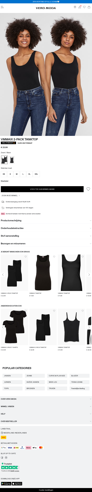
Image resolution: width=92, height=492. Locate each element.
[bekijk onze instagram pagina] (6, 458)
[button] (4, 174)
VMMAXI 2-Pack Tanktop (19, 139)
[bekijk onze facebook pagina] (2, 458)
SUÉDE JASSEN (33, 382)
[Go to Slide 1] (34, 132)
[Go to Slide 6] (54, 132)
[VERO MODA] (46, 8)
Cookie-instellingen (46, 490)
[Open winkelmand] (89, 7)
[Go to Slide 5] (50, 132)
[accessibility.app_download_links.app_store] (17, 485)
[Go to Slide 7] (58, 132)
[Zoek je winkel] (75, 8)
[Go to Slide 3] (42, 132)
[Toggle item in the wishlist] (88, 189)
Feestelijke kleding (78, 388)
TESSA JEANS (76, 382)
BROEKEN (31, 388)
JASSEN (7, 376)
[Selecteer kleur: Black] (4, 160)
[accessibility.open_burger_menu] (2, 7)
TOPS (6, 388)
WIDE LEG (53, 382)
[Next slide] (89, 275)
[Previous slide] (3, 275)
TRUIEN (52, 388)
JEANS (29, 376)
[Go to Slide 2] (38, 132)
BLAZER (74, 376)
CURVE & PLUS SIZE (57, 376)
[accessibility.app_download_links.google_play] (6, 485)
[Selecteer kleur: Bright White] (12, 159)
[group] (14, 277)
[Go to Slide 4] (46, 132)
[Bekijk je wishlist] (84, 8)
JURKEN (7, 382)
